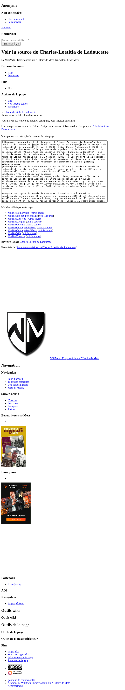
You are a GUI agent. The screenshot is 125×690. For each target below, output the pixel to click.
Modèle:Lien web (17, 218)
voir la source (37, 212)
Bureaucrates (8, 129)
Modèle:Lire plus (16, 221)
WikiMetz (6, 27)
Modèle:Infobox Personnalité (23, 215)
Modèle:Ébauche (16, 236)
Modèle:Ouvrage (16, 224)
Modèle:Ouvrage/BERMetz (22, 227)
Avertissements (15, 685)
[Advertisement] (62, 279)
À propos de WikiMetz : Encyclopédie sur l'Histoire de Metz (39, 683)
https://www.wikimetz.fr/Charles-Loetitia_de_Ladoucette (46, 247)
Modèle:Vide (14, 233)
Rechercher (8, 33)
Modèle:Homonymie (18, 212)
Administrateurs (101, 126)
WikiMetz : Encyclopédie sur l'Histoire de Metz (74, 358)
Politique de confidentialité (21, 680)
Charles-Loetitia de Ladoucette (20, 112)
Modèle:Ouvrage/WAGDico (22, 230)
